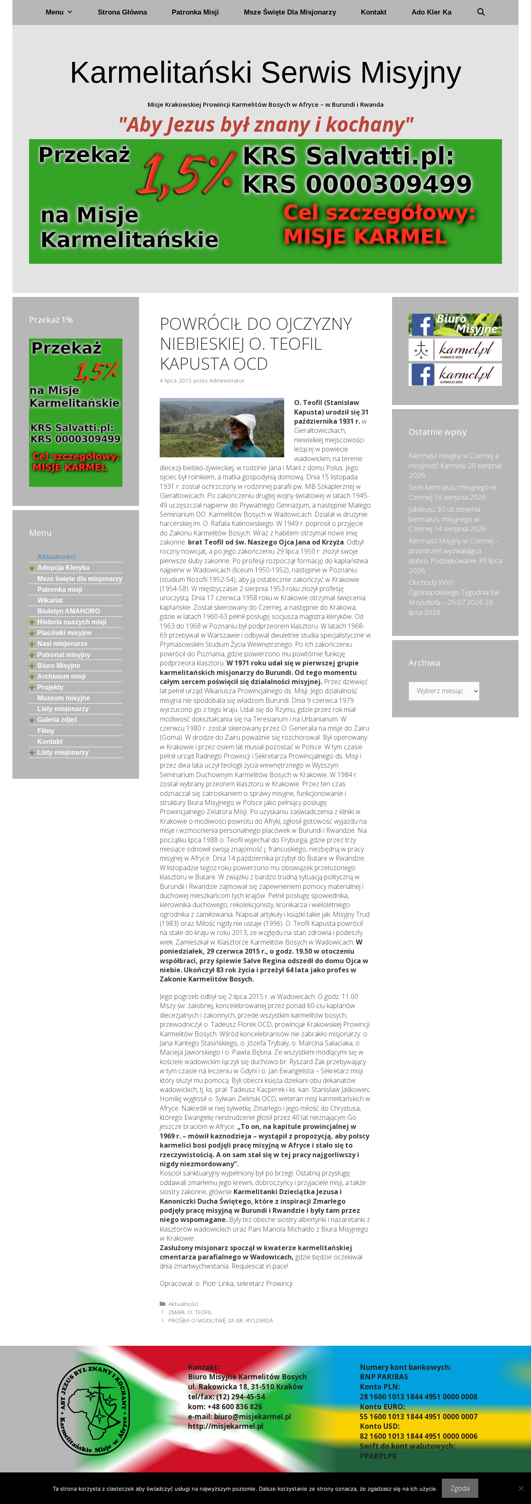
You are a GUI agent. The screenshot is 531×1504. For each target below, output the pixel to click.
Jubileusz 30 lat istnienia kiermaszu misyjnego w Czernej (444, 519)
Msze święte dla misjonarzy (290, 12)
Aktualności (183, 1304)
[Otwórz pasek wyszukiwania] (481, 12)
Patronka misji (195, 12)
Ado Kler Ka (431, 12)
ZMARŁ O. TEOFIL (190, 1312)
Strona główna (122, 12)
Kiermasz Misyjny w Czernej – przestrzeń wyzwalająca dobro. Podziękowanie (454, 550)
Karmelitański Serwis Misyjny (266, 72)
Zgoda (460, 1488)
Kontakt (374, 12)
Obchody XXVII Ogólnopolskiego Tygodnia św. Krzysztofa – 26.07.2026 (454, 592)
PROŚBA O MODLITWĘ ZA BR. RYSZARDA (220, 1320)
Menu (54, 12)
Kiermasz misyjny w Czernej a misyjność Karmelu (454, 460)
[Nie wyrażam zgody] (520, 1488)
